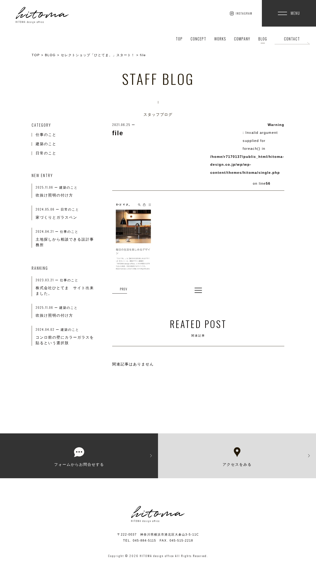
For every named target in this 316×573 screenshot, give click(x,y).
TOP (179, 39)
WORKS (220, 39)
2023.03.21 (48, 279)
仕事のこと (46, 135)
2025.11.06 (47, 307)
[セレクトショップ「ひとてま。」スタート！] (119, 289)
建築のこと (46, 144)
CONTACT (292, 39)
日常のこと (46, 153)
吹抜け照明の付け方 (54, 315)
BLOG (262, 39)
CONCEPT (198, 39)
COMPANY (242, 39)
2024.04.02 (48, 329)
